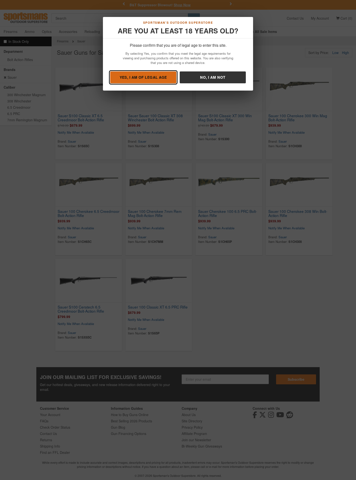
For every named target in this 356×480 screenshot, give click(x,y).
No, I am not (212, 77)
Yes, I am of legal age (143, 77)
